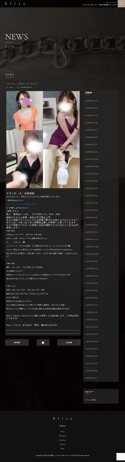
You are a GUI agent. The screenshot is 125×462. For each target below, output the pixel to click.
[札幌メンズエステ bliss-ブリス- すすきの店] (15, 3)
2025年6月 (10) (91, 203)
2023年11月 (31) (92, 334)
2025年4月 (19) (91, 210)
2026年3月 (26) (91, 137)
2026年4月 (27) (91, 130)
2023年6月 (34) (91, 371)
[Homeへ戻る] (43, 342)
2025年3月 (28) (91, 217)
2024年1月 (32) (91, 320)
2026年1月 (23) (91, 152)
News (88, 400)
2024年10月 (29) (92, 254)
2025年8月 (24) (91, 188)
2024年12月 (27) (92, 239)
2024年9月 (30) (91, 261)
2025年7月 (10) (91, 196)
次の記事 (69, 342)
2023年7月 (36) (91, 363)
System (62, 444)
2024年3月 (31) (91, 305)
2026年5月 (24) (91, 123)
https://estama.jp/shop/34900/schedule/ (21, 204)
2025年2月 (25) (91, 225)
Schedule (62, 440)
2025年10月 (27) (92, 174)
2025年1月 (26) (91, 232)
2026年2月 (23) (91, 145)
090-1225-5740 (111, 2)
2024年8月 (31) (91, 269)
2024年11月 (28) (92, 247)
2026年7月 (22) (91, 108)
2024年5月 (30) (91, 290)
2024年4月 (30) (91, 298)
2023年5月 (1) (91, 378)
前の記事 (17, 342)
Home (62, 431)
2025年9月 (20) (91, 181)
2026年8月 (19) (91, 101)
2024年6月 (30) (91, 283)
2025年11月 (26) (92, 166)
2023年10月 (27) (92, 341)
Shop (62, 448)
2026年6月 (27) (91, 115)
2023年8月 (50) (91, 356)
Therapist (62, 436)
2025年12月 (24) (92, 159)
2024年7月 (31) (91, 276)
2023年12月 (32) (92, 327)
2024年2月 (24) (91, 312)
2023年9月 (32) (91, 349)
